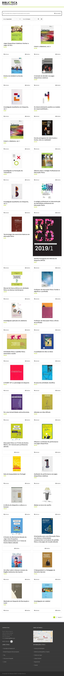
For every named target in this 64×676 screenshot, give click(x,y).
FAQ (4, 655)
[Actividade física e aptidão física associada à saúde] (16, 341)
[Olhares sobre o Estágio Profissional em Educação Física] (47, 160)
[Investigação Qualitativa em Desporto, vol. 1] (16, 97)
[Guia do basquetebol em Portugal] (16, 464)
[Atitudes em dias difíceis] (47, 402)
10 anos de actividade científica (44, 382)
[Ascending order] (19, 19)
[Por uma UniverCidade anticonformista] (16, 402)
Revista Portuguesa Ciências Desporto (11, 651)
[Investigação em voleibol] (47, 591)
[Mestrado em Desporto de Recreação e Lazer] (16, 591)
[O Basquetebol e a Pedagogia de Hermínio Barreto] (47, 560)
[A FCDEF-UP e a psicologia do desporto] (16, 372)
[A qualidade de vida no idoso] (47, 341)
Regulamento (37, 661)
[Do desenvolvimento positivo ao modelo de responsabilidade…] (47, 97)
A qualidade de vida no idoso (43, 351)
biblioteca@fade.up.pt (10, 638)
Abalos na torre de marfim (42, 505)
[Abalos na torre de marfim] (47, 495)
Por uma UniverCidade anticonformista (16, 412)
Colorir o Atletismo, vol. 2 (42, 46)
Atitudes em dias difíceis (42, 412)
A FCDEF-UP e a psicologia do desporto (16, 382)
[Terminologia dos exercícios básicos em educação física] (16, 224)
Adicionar (7, 54)
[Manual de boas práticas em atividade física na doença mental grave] (16, 279)
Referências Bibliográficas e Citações (42, 651)
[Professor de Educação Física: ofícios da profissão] (47, 310)
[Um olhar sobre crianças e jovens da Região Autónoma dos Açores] (16, 560)
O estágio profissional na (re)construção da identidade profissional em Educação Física (47, 203)
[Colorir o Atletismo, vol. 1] (16, 129)
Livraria (4, 661)
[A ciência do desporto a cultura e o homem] (16, 495)
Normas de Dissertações (39, 648)
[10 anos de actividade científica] (47, 372)
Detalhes (28, 54)
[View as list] (41, 19)
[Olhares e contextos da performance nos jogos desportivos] (47, 431)
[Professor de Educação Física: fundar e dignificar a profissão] (47, 279)
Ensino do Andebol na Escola (13, 76)
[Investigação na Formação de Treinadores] (16, 160)
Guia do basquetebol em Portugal (14, 474)
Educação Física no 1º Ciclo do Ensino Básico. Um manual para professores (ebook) (16, 444)
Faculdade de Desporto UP (9, 648)
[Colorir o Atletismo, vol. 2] (47, 34)
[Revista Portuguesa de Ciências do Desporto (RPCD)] (47, 236)
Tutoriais (36, 665)
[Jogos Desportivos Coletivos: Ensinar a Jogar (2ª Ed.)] (16, 33)
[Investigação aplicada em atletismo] (16, 310)
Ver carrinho (58, 13)
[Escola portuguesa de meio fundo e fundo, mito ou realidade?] (47, 128)
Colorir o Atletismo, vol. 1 (12, 141)
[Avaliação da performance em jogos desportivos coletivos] (47, 464)
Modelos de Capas (38, 655)
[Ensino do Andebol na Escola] (16, 66)
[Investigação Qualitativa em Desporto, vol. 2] (16, 191)
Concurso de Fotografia (8, 658)
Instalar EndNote (37, 658)
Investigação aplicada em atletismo (15, 320)
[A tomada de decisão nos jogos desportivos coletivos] (47, 66)
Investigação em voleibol (42, 601)
